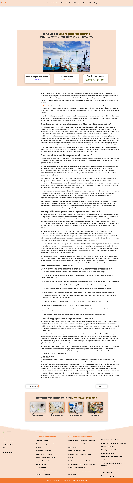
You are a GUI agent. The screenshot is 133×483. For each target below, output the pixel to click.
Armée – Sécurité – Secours (44, 454)
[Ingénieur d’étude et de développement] (76, 407)
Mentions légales (8, 452)
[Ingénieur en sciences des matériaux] (37, 407)
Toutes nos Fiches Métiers (46, 436)
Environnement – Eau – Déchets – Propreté (81, 464)
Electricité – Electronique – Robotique (79, 454)
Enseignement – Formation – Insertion (80, 461)
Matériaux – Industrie (107, 446)
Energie (70, 457)
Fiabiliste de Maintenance (95, 414)
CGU (4, 448)
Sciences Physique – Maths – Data (112, 456)
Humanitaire (72, 474)
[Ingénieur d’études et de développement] (56, 407)
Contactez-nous (8, 441)
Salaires (90, 3)
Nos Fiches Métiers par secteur (76, 3)
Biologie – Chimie (41, 464)
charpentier (46, 106)
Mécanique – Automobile (109, 450)
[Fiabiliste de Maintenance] (95, 407)
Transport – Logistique (108, 476)
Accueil (49, 3)
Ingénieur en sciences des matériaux (38, 414)
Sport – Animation (106, 472)
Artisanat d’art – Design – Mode (45, 457)
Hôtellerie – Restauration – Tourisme (79, 471)
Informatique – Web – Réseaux (110, 440)
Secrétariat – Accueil (107, 460)
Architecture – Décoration (44, 451)
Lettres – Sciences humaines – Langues (113, 443)
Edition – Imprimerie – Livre (76, 451)
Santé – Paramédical (107, 453)
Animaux (38, 447)
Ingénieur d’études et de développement (57, 414)
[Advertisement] (66, 17)
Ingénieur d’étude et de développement (76, 414)
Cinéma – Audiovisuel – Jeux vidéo (46, 471)
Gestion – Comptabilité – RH (77, 467)
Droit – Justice (72, 447)
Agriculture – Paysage (42, 440)
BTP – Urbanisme (41, 467)
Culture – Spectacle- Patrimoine (78, 444)
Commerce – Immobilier (43, 474)
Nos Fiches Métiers (59, 3)
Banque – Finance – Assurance (45, 461)
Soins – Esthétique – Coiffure (110, 469)
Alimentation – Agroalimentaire (45, 444)
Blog (95, 3)
